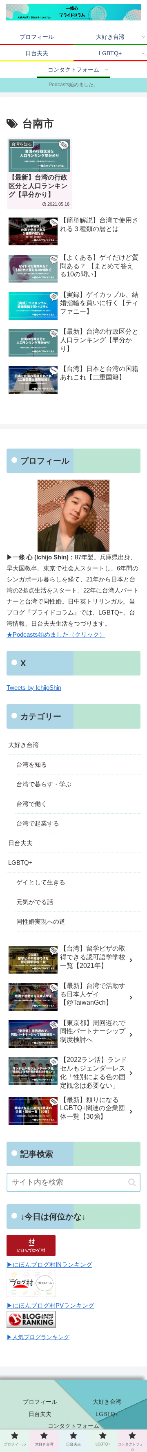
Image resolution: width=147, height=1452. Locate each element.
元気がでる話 (34, 901)
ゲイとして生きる (40, 882)
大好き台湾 (23, 744)
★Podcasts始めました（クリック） (56, 634)
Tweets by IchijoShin (34, 687)
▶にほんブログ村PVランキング (50, 1305)
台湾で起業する (37, 823)
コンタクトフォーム (73, 1426)
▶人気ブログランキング (38, 1337)
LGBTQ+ (20, 862)
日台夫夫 (20, 842)
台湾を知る (31, 764)
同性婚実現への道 (40, 921)
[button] (132, 1182)
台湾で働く (31, 803)
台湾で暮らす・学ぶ (43, 784)
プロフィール (40, 1401)
